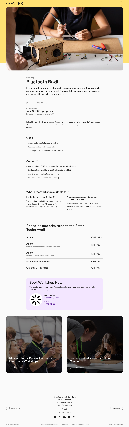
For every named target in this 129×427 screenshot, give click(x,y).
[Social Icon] (55, 417)
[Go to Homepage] (14, 3)
